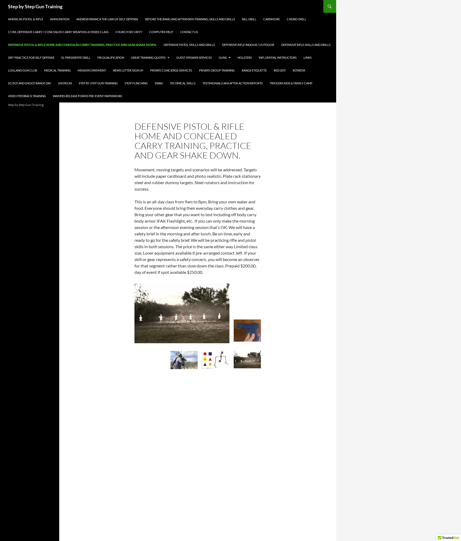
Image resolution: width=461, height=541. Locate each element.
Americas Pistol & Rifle (25, 19)
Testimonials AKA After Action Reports (232, 83)
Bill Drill (249, 19)
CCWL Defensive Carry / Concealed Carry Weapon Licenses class (58, 32)
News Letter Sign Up (128, 70)
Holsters (244, 57)
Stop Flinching (136, 83)
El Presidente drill (75, 57)
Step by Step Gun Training (35, 6)
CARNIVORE (271, 19)
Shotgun (65, 83)
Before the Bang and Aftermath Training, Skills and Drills (190, 19)
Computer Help (161, 32)
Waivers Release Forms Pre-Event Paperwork (87, 96)
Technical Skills (183, 83)
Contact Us (189, 32)
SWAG (159, 83)
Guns (223, 57)
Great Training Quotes (148, 57)
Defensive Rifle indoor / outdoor (248, 44)
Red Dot (280, 70)
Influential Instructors (278, 57)
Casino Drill (296, 19)
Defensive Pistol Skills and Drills (189, 44)
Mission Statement (92, 70)
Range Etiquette (254, 70)
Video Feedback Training (27, 96)
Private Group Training (217, 70)
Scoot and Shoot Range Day (29, 83)
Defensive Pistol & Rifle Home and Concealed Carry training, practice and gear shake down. (82, 44)
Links (308, 57)
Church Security (129, 32)
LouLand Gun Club (22, 70)
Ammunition (59, 19)
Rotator (299, 70)
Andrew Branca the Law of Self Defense (107, 19)
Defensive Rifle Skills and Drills (306, 44)
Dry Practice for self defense (31, 57)
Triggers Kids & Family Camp (291, 83)
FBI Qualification (110, 57)
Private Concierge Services (171, 70)
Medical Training (57, 70)
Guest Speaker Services (194, 57)
